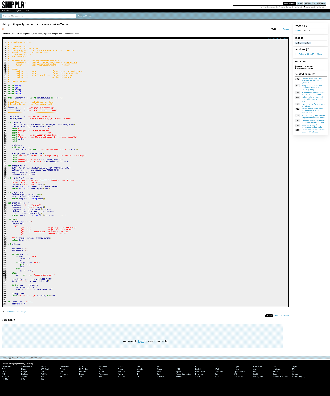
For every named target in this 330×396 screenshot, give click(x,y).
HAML (178, 369)
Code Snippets (8, 358)
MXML (159, 372)
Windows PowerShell (280, 376)
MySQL (179, 372)
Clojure (236, 367)
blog (300, 4)
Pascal (275, 372)
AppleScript (64, 367)
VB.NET (198, 376)
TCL (138, 376)
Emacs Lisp (64, 369)
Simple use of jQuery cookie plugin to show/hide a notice (313, 116)
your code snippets (315, 7)
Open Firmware (239, 372)
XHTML (5, 379)
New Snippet (6, 11)
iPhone (236, 369)
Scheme (295, 374)
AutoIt (120, 367)
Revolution (199, 374)
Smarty (24, 376)
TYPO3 (179, 376)
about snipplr (319, 4)
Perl (293, 372)
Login (27, 11)
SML (42, 376)
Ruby (216, 374)
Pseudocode (103, 374)
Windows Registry (298, 376)
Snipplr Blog (22, 358)
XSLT (43, 379)
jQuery (294, 369)
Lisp (42, 372)
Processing (64, 374)
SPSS (62, 376)
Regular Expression (183, 374)
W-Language (258, 376)
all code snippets (269, 7)
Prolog (81, 374)
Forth (100, 369)
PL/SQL (44, 374)
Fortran (120, 369)
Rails (158, 374)
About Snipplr (36, 358)
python (298, 43)
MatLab (101, 372)
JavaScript (277, 369)
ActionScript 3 (26, 367)
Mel (138, 372)
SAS (235, 374)
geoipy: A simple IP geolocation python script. (312, 126)
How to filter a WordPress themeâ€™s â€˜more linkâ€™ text (312, 111)
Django (23, 369)
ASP (81, 367)
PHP (3, 374)
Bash (158, 367)
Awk (139, 367)
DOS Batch (45, 369)
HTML (217, 369)
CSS (274, 367)
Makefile (82, 372)
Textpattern (161, 376)
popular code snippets (292, 7)
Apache (43, 367)
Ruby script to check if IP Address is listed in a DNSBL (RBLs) (312, 87)
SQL (81, 376)
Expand (271, 38)
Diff (3, 369)
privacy (308, 4)
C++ (216, 367)
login (141, 341)
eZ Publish (83, 369)
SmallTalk (5, 376)
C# (196, 367)
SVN (100, 376)
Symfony (121, 376)
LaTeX (4, 372)
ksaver (297, 30)
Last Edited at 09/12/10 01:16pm (308, 54)
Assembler (103, 367)
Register (18, 11)
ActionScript (6, 367)
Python (286, 29)
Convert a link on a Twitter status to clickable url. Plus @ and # (312, 81)
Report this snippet (281, 315)
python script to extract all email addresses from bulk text (312, 99)
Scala (275, 374)
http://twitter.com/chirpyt (16, 312)
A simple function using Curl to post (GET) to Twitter (313, 93)
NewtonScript (200, 372)
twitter (307, 43)
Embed (277, 38)
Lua (61, 372)
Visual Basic (238, 376)
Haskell (198, 369)
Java (255, 369)
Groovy (159, 369)
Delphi (294, 367)
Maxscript (121, 372)
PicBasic (24, 374)
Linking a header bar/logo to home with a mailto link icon (313, 121)
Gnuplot (140, 369)
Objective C (219, 372)
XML (23, 379)
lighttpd (24, 372)
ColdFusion (257, 367)
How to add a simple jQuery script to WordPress (313, 131)
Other (255, 372)
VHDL (217, 376)
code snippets (289, 4)
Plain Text (284, 38)
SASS (255, 374)
